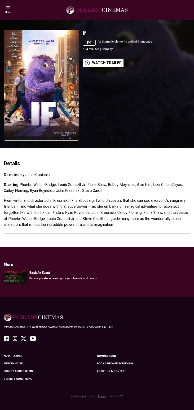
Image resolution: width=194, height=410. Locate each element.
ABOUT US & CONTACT (111, 371)
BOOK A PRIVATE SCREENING (115, 363)
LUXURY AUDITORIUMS (18, 371)
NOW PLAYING (13, 356)
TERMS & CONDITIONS (18, 378)
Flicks (102, 396)
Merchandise (13, 363)
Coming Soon (106, 356)
